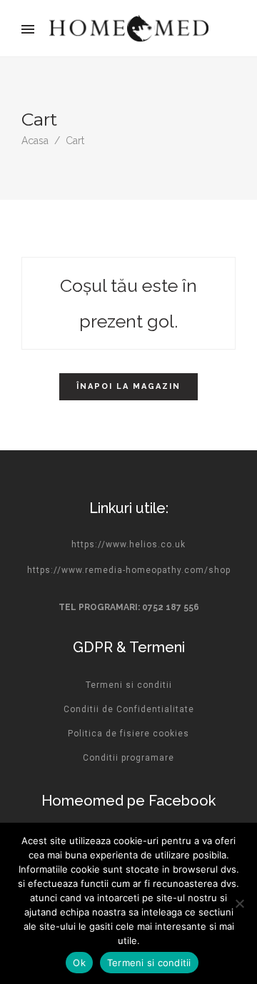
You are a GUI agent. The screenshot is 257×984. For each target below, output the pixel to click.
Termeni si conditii (129, 685)
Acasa (35, 140)
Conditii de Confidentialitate (129, 709)
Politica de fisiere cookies (128, 734)
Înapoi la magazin (128, 386)
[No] (239, 903)
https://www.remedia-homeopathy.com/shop (129, 570)
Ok (79, 962)
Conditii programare (128, 758)
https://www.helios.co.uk (128, 544)
